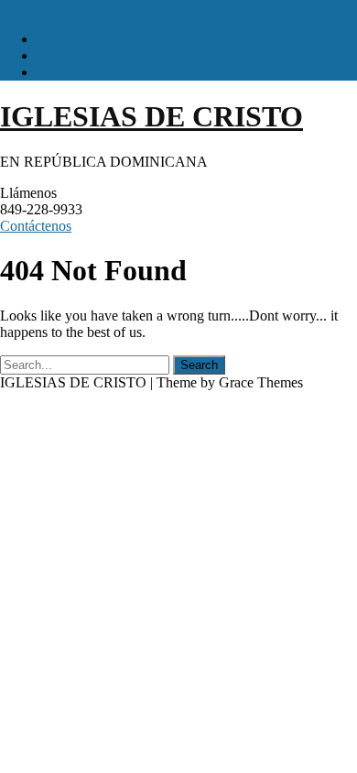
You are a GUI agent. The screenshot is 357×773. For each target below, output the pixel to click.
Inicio (53, 39)
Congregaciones (83, 72)
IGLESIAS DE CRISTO (151, 116)
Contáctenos (35, 226)
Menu (17, 8)
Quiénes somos (80, 55)
